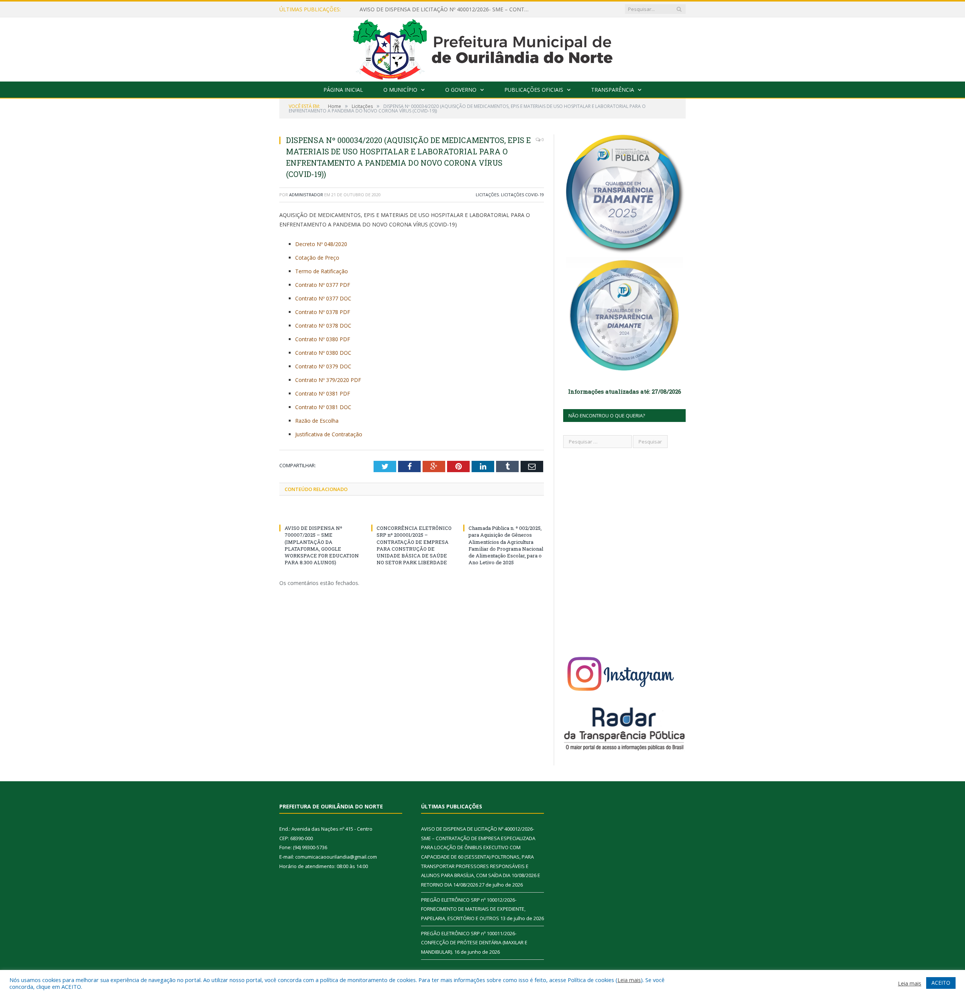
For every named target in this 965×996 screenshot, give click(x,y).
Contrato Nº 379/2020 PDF (328, 379)
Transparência (612, 89)
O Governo (460, 89)
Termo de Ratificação (321, 271)
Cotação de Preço (317, 257)
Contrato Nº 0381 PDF (322, 393)
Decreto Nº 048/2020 (321, 244)
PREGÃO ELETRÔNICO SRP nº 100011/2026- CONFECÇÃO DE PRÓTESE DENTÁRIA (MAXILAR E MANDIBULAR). (474, 942)
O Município (400, 89)
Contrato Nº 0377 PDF (322, 284)
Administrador (306, 194)
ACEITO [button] (940, 982)
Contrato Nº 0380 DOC (323, 352)
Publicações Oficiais (533, 89)
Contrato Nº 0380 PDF (322, 339)
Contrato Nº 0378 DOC (323, 325)
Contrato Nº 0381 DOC (323, 407)
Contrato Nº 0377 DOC (323, 298)
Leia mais (629, 979)
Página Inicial (343, 89)
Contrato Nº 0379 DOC (323, 366)
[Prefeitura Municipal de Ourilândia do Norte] (483, 47)
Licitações (487, 194)
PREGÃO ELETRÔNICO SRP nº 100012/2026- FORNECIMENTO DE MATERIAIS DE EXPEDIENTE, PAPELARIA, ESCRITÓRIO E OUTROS (473, 909)
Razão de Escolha (317, 420)
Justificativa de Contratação (328, 434)
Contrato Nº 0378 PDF (322, 312)
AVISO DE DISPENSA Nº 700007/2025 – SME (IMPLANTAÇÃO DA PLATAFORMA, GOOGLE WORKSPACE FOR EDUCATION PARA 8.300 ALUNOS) (322, 545)
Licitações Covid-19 (522, 194)
